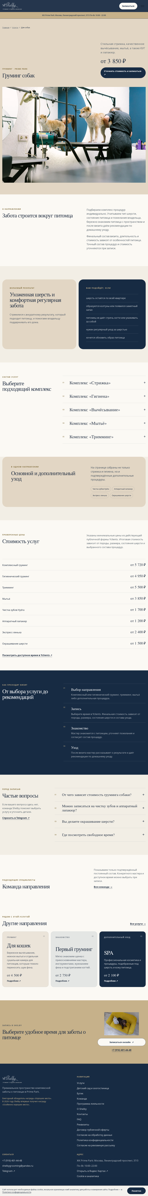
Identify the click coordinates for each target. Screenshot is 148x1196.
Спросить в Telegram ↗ (15, 818)
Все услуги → (138, 923)
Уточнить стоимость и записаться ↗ (122, 73)
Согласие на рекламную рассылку (96, 1145)
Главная (5, 27)
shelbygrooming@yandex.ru (17, 1165)
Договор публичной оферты (93, 1129)
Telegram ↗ (8, 1171)
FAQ (79, 1119)
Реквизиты (83, 1124)
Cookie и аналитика (88, 1176)
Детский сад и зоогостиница (93, 1088)
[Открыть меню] (142, 6)
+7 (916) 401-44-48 (121, 1050)
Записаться (128, 6)
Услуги (15, 27)
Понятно (136, 1190)
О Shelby (82, 1109)
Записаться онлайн (121, 1042)
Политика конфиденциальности (95, 1140)
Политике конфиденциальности (16, 1192)
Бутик (80, 1093)
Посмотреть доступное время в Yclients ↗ (27, 655)
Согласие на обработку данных (94, 1135)
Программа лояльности (90, 1103)
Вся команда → (103, 887)
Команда (82, 1098)
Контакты (82, 1114)
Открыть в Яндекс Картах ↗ (92, 1171)
